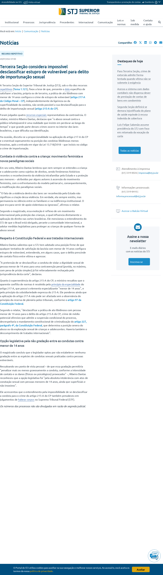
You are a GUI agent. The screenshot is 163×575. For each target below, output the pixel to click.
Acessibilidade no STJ (12, 2)
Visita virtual (34, 2)
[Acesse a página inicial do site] (1, 22)
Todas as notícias (129, 150)
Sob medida (135, 22)
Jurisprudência (47, 22)
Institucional (12, 22)
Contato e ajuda (147, 22)
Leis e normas (121, 22)
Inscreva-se (136, 261)
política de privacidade (41, 571)
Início (18, 31)
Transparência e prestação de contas (124, 2)
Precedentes (67, 22)
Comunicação (105, 22)
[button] (158, 2)
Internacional (86, 22)
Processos (28, 22)
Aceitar (141, 569)
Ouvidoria (149, 2)
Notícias (45, 31)
